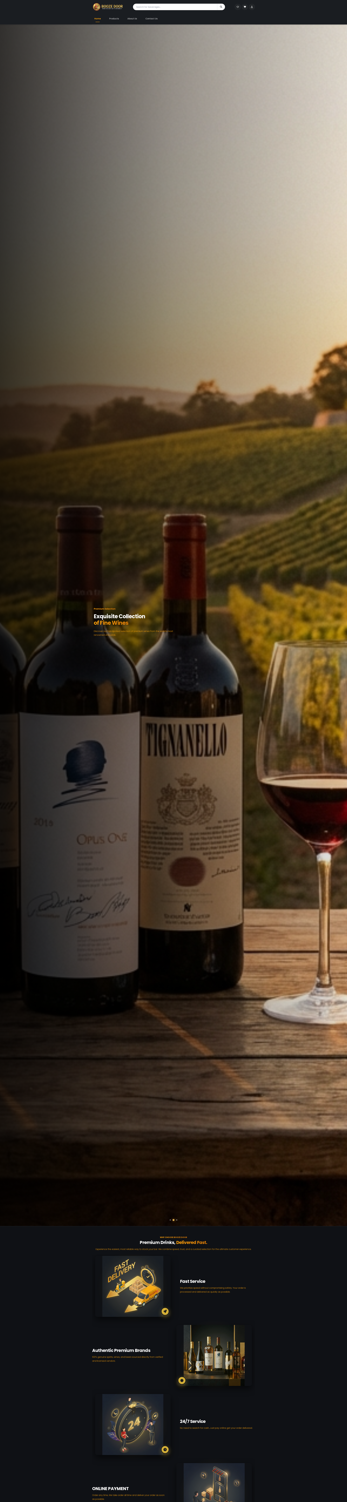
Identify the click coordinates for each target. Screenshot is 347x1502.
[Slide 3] (176, 1220)
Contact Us (151, 18)
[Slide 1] (170, 1220)
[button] (252, 7)
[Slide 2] (173, 1220)
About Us (132, 18)
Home (97, 18)
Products (114, 18)
